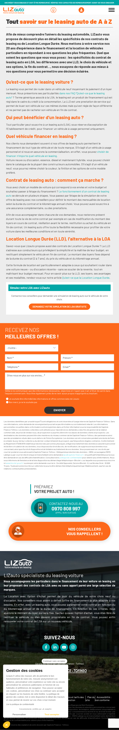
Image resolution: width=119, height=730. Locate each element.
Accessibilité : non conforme (103, 698)
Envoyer (60, 410)
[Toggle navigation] (112, 10)
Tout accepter (52, 714)
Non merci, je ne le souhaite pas (23, 402)
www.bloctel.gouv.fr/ (15, 463)
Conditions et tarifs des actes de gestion (71, 698)
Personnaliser (19, 714)
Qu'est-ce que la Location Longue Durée (85, 277)
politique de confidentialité (70, 457)
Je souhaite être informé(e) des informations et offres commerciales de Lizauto (44, 399)
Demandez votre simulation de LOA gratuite (59, 306)
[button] (6, 724)
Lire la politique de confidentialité (20, 704)
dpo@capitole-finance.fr (73, 455)
